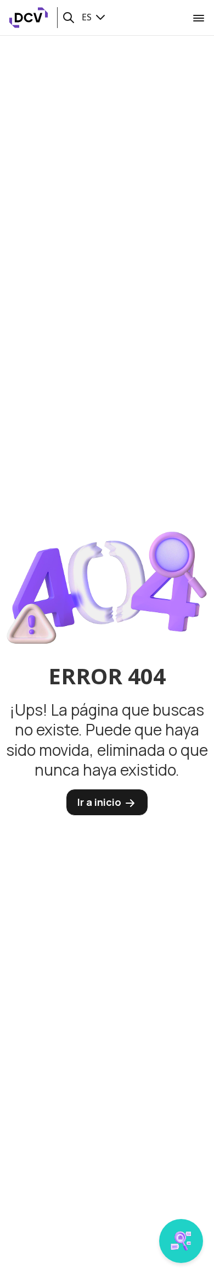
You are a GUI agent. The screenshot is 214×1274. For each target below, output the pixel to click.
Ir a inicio (100, 802)
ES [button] (88, 17)
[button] (68, 17)
